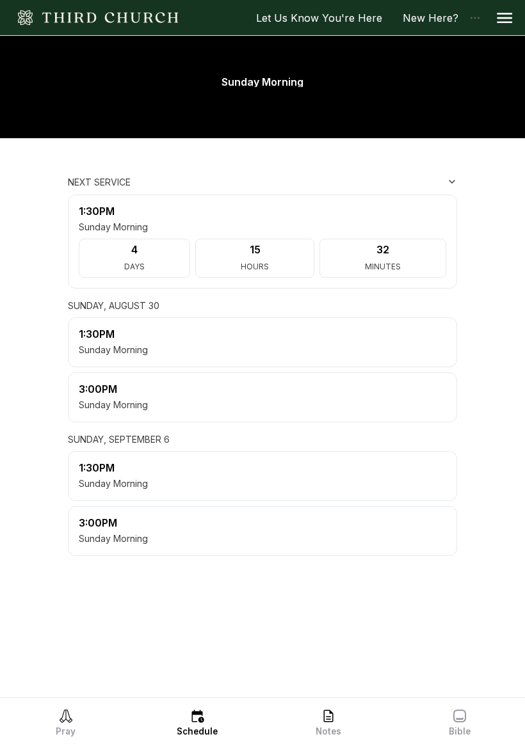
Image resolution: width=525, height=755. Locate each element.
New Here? (436, 18)
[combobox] (393, 182)
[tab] (65, 722)
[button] (504, 18)
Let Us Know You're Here (324, 18)
